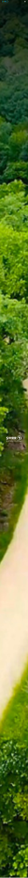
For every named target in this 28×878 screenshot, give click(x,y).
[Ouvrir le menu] (25, 2)
